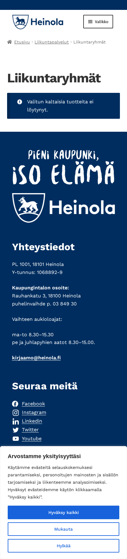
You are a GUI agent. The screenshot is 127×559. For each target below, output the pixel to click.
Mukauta (63, 529)
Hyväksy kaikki (63, 512)
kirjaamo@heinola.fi (36, 358)
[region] (63, 502)
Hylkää (64, 545)
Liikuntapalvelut (52, 41)
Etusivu (22, 41)
